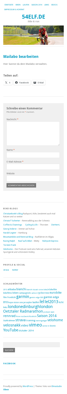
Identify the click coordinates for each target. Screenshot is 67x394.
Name (11, 150)
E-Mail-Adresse (15, 161)
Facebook (9, 363)
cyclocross (43, 292)
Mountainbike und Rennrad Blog (18, 237)
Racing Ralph (9, 241)
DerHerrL (55, 224)
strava (6, 270)
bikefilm (53, 289)
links (46, 5)
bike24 (46, 290)
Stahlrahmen (9, 320)
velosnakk (11, 325)
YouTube (10, 330)
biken (18, 5)
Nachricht (12, 119)
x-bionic (52, 326)
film (5, 297)
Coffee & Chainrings (12, 224)
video (24, 325)
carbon (34, 293)
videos (54, 5)
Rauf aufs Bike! (25, 241)
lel (42, 301)
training (30, 320)
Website (10, 173)
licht (61, 302)
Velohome (8, 249)
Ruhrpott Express (50, 241)
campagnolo (25, 293)
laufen (26, 5)
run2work (25, 316)
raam (52, 312)
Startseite (8, 5)
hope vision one (15, 302)
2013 (5, 290)
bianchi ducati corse (35, 290)
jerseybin (27, 302)
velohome (55, 320)
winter (45, 326)
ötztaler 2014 (26, 330)
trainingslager (41, 321)
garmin (22, 296)
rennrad (9, 316)
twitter (15, 270)
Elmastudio (57, 386)
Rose (18, 316)
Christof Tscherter (11, 220)
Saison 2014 (36, 5)
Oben (6, 389)
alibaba (12, 289)
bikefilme (7, 293)
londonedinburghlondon (30, 306)
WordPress (28, 386)
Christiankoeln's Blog (13, 213)
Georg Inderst (9, 229)
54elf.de (33, 17)
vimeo (35, 325)
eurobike (56, 292)
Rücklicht (33, 316)
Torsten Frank (9, 245)
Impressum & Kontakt (14, 10)
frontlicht (11, 297)
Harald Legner (9, 232)
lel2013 (51, 301)
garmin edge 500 (36, 297)
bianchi (21, 289)
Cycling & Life (31, 224)
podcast (46, 312)
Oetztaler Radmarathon (23, 311)
